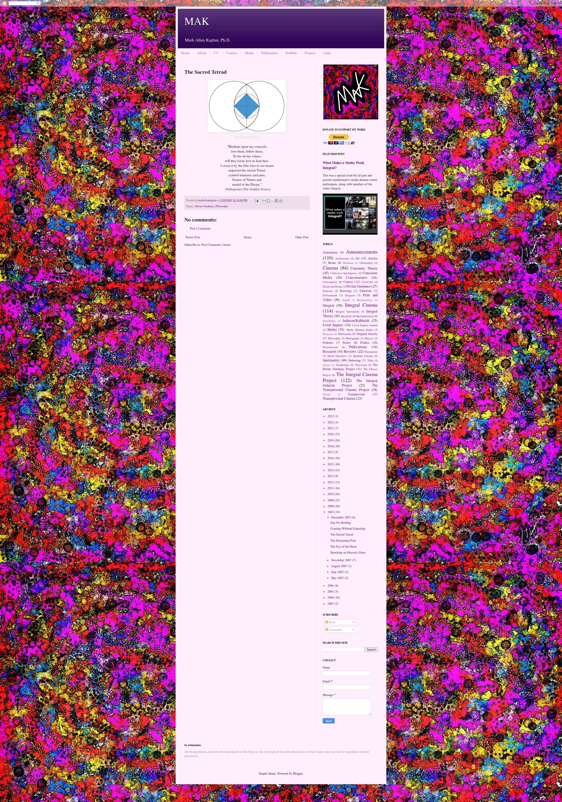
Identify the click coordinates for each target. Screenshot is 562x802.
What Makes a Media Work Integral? (343, 165)
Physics (369, 338)
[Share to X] (272, 200)
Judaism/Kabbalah (355, 320)
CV (216, 52)
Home (185, 52)
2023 (331, 416)
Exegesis (350, 295)
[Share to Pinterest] (281, 200)
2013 (331, 476)
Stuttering (354, 360)
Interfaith (346, 316)
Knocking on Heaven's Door (348, 552)
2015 (331, 464)
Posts (331, 622)
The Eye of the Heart (343, 546)
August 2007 (339, 566)
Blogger (298, 773)
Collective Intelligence (343, 273)
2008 (331, 506)
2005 (331, 591)
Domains (328, 291)
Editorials (366, 291)
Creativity (367, 282)
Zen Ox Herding (340, 522)
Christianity (366, 263)
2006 (331, 585)
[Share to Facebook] (276, 200)
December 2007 (341, 517)
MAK (196, 21)
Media (249, 52)
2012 (331, 482)
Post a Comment (200, 228)
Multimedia (344, 334)
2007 (331, 512)
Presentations (330, 347)
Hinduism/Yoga (365, 300)
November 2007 (341, 560)
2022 (331, 422)
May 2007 (338, 578)
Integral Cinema (361, 304)
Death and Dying (332, 286)
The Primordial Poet (343, 540)
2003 (331, 603)
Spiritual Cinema (363, 356)
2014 (331, 470)
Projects (310, 52)
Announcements (362, 251)
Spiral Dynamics (337, 356)
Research (329, 351)
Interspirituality (365, 316)
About (201, 52)
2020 (331, 434)
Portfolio (291, 52)
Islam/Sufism (329, 320)
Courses (231, 52)
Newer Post (193, 237)
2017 (331, 452)
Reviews (350, 351)
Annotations (330, 252)
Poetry (347, 342)
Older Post (301, 237)
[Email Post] (256, 200)
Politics (364, 342)
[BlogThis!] (268, 200)
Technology (342, 365)
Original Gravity (367, 334)
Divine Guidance (204, 206)
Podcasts (328, 342)
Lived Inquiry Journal (365, 325)
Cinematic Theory (364, 268)
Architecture (342, 258)
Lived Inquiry (333, 324)
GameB (345, 300)
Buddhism (348, 262)
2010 (331, 494)
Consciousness (356, 277)
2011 (331, 488)
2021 (331, 428)
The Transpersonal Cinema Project (350, 387)
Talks (370, 360)
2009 (331, 500)
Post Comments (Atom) (216, 245)
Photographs (352, 338)
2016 (331, 458)
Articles (373, 258)
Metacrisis (328, 334)
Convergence (330, 282)
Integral (328, 305)
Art (357, 258)
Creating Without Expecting (347, 528)
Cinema (330, 267)
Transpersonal (356, 394)
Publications (269, 52)
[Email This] (264, 200)
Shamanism (371, 352)
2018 (331, 446)
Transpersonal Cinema (339, 398)
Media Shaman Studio (359, 330)
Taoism (326, 365)
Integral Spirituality (347, 311)
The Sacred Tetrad (341, 534)
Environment (330, 295)
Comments (335, 630)
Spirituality (331, 360)
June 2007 (338, 572)
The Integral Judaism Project (350, 383)
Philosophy (222, 206)
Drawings (346, 291)
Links (327, 52)
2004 (331, 597)
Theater (326, 394)
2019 (331, 440)
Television (361, 365)
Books (332, 263)
